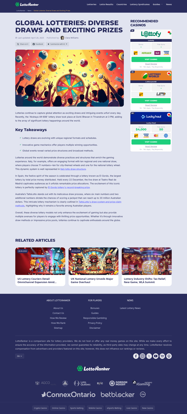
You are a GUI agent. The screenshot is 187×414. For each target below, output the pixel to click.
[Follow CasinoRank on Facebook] (136, 356)
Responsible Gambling (95, 318)
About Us (58, 308)
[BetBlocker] (117, 394)
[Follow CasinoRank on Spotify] (162, 356)
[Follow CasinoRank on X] (149, 356)
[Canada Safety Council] (65, 383)
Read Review (151, 63)
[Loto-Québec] (82, 383)
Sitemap (58, 327)
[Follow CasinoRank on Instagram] (142, 356)
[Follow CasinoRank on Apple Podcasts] (169, 356)
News (169, 4)
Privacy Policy (95, 322)
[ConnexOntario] (68, 394)
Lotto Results (106, 4)
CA (18, 356)
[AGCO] (46, 383)
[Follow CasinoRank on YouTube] (155, 356)
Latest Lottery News (130, 308)
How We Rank (58, 322)
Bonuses (94, 308)
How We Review (58, 318)
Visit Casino (151, 59)
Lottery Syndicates (140, 4)
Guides (156, 4)
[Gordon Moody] (118, 383)
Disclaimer (95, 327)
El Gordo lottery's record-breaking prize (69, 187)
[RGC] (100, 383)
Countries (121, 4)
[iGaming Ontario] (142, 383)
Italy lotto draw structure (73, 169)
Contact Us (58, 313)
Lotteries (91, 4)
